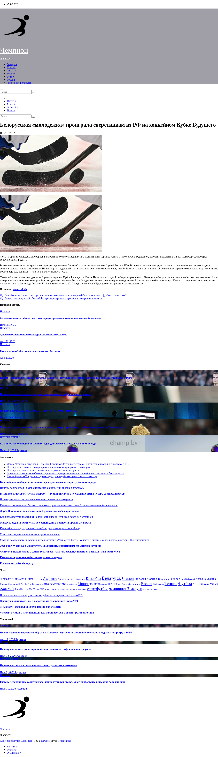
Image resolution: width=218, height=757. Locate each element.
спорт (91, 589)
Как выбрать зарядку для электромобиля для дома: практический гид (40, 528)
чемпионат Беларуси (19, 82)
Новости (5, 311)
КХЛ (21, 584)
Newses (45, 740)
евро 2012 (40, 589)
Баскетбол (13, 107)
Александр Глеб (66, 579)
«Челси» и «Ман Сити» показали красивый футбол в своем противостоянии (47, 612)
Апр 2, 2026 (7, 357)
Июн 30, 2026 (8, 324)
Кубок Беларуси (33, 584)
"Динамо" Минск (22, 578)
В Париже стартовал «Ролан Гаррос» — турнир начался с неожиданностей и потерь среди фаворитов (62, 493)
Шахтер (24, 589)
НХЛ (111, 584)
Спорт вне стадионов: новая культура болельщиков (30, 534)
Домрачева (13, 584)
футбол (11, 76)
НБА (91, 584)
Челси (17, 589)
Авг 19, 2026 (7, 384)
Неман (118, 584)
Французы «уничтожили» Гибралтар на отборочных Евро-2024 (39, 601)
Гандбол (174, 578)
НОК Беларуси (100, 584)
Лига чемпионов (53, 584)
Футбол (11, 70)
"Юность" (38, 579)
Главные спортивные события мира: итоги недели (31, 557)
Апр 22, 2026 (7, 341)
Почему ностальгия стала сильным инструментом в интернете (38, 410)
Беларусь (12, 64)
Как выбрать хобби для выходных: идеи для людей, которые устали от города (48, 443)
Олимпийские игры (131, 584)
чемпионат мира (151, 589)
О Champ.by (14, 752)
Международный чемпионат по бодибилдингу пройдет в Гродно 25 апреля (45, 522)
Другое (4, 387)
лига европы (51, 589)
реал (84, 589)
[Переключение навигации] (1, 89)
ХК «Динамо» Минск (205, 584)
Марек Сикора (71, 584)
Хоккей (11, 67)
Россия (11, 79)
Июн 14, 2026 (8, 450)
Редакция (20, 384)
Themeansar (64, 740)
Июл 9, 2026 (7, 417)
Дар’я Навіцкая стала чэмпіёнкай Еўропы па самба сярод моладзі (33, 334)
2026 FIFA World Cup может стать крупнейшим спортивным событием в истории (50, 545)
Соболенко (158, 584)
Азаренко (50, 579)
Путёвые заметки (10, 404)
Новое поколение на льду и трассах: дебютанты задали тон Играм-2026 (41, 595)
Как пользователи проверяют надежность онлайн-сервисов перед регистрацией (46, 516)
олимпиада (75, 589)
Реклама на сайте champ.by (17, 563)
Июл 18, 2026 (8, 400)
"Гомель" (5, 578)
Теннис (11, 73)
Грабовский (190, 579)
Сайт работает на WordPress (16, 740)
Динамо (3, 584)
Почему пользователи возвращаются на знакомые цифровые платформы (45, 394)
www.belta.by (20, 289)
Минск (83, 584)
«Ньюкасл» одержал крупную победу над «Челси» (30, 606)
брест (32, 588)
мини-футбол (63, 589)
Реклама (11, 749)
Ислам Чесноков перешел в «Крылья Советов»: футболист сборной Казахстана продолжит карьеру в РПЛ (66, 377)
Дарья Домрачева (206, 578)
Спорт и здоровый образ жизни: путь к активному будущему (30, 351)
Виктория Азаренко (145, 578)
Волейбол (163, 578)
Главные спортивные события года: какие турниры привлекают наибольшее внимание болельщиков (50, 318)
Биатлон (128, 579)
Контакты (12, 746)
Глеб (183, 579)
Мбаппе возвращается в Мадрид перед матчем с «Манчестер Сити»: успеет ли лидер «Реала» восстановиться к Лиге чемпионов (74, 540)
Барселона (80, 579)
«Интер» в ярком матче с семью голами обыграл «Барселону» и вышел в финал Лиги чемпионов (60, 551)
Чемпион (14, 50)
